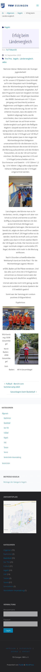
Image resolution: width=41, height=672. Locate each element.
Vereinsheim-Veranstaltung (12, 457)
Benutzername (9, 610)
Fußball (6, 432)
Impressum (11, 648)
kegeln (15, 58)
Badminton (7, 418)
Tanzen (6, 447)
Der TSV (6, 428)
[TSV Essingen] (15, 5)
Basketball (7, 423)
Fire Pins (8, 58)
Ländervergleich (26, 58)
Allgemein (10, 13)
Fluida (20, 665)
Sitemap (14, 651)
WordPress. (29, 665)
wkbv (4, 62)
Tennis (6, 452)
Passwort (6, 620)
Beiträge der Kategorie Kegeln (15, 482)
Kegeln (20, 13)
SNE (5, 442)
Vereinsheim (6, 463)
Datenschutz (25, 648)
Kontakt (26, 651)
